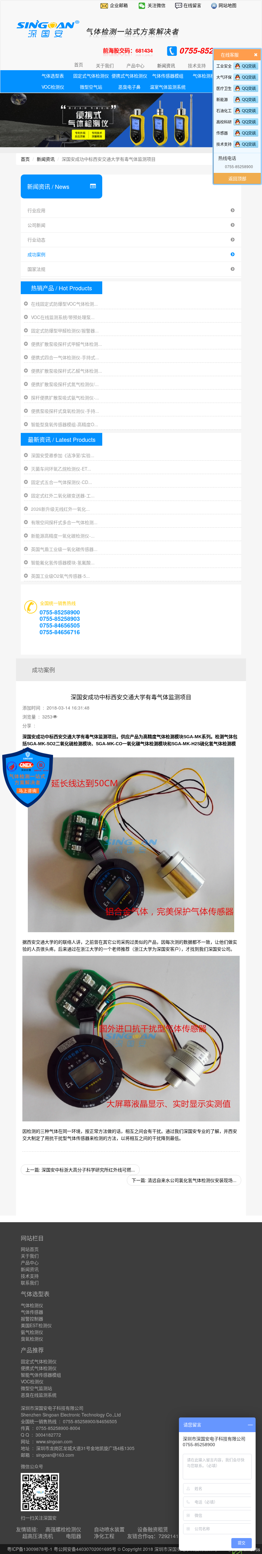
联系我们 (30, 1282)
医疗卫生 (224, 88)
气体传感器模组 (167, 75)
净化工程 (104, 1536)
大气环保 (224, 77)
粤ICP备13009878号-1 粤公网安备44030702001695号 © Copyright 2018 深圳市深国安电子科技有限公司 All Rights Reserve (131, 1549)
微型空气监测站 (36, 1388)
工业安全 (224, 66)
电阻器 (73, 1536)
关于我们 (30, 1256)
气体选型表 (53, 75)
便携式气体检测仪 (129, 75)
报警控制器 (32, 1318)
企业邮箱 (119, 5)
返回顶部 (237, 178)
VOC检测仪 (53, 87)
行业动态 (36, 239)
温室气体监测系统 (168, 87)
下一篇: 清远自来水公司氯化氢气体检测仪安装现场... (184, 1180)
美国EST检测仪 (36, 1325)
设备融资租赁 (152, 1529)
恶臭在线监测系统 (39, 1395)
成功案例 (36, 254)
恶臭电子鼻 (129, 87)
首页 (78, 64)
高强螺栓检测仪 (63, 1529)
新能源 (222, 99)
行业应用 (36, 210)
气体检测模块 (206, 75)
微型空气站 (91, 87)
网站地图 (226, 5)
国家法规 (36, 269)
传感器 (222, 133)
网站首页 (30, 1249)
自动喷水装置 (109, 1529)
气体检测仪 (32, 1305)
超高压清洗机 (37, 1536)
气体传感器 (32, 1312)
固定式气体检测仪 (91, 75)
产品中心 (30, 1262)
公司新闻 (36, 225)
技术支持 (224, 144)
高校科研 (224, 121)
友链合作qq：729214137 (155, 1536)
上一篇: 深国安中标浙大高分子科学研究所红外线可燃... (80, 1169)
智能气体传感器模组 (41, 1375)
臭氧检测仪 (32, 1338)
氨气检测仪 (32, 1332)
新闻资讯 (46, 159)
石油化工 (224, 110)
